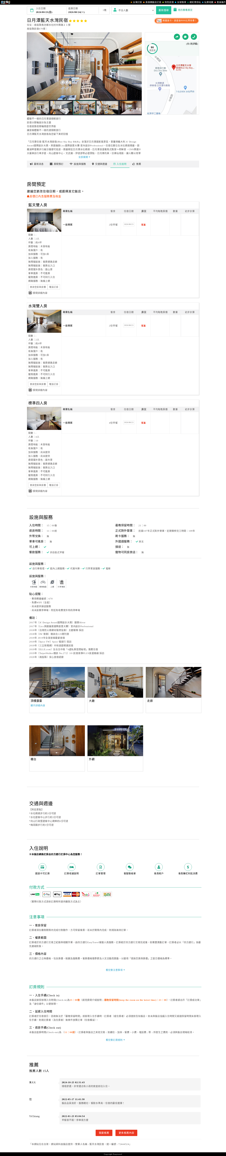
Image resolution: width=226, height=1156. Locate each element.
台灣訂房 (137, 2)
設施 (80, 164)
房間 (58, 164)
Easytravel (117, 1154)
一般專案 (68, 224)
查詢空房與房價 (38, 287)
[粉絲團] (185, 37)
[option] (57, 682)
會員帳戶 (221, 2)
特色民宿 (169, 2)
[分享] (177, 37)
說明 (121, 164)
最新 (39, 164)
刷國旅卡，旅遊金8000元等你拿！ (179, 20)
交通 (101, 164)
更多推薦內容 (126, 1132)
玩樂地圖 (208, 2)
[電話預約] (194, 37)
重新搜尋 (164, 10)
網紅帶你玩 (195, 2)
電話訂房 (53, 287)
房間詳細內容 (40, 293)
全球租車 (181, 2)
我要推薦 (104, 1132)
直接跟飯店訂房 (153, 2)
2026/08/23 (129, 224)
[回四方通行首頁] (6, 2)
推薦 (138, 164)
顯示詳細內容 (38, 705)
